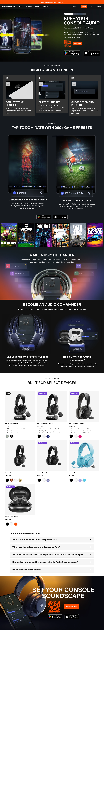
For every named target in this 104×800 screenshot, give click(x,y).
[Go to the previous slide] (16, 2)
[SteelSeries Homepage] (9, 6)
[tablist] (30, 6)
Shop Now (61, 2)
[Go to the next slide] (88, 2)
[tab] (75, 6)
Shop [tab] (20, 6)
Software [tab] (28, 6)
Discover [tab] (37, 6)
